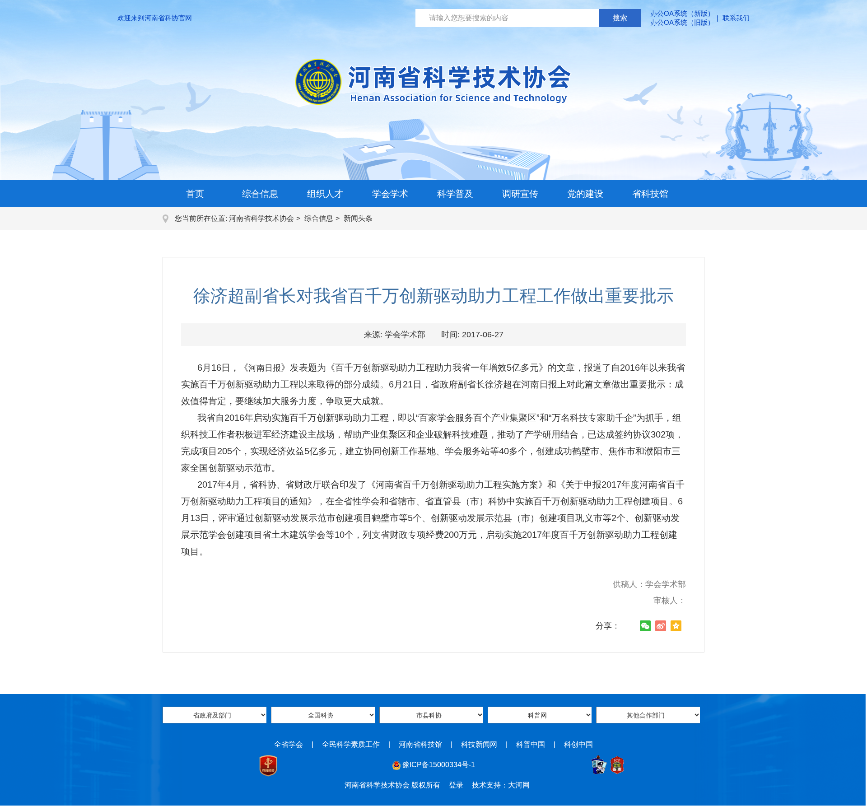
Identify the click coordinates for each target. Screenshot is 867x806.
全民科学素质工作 (351, 744)
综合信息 (260, 194)
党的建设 (585, 194)
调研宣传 (520, 194)
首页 (195, 194)
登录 (456, 785)
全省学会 (288, 744)
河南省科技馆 (420, 744)
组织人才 (325, 194)
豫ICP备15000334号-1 (438, 765)
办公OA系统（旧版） (682, 22)
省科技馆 (650, 194)
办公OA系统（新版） (682, 13)
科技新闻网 (479, 744)
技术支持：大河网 (501, 785)
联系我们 (736, 18)
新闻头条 (358, 218)
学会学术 (390, 194)
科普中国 (530, 744)
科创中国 (578, 744)
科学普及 (455, 194)
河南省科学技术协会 (261, 218)
